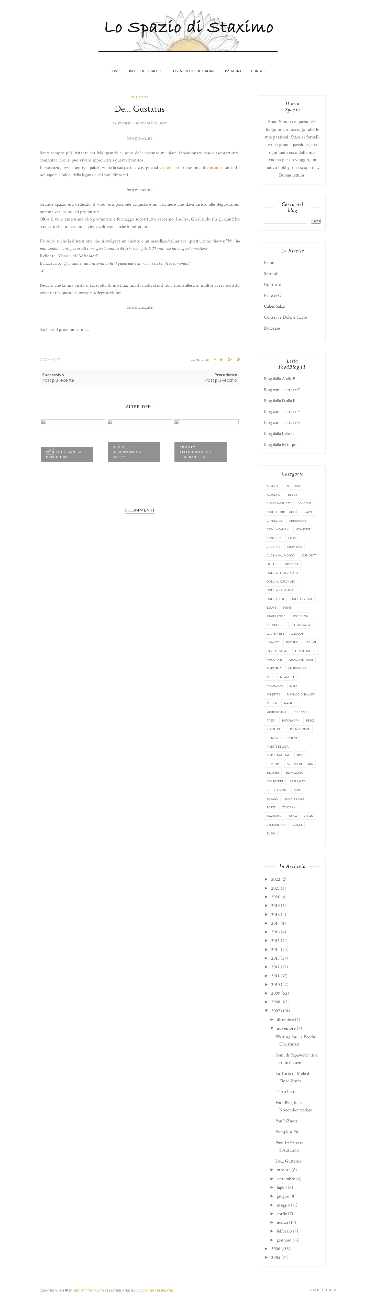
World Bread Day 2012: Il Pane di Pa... (200, 454)
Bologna (305, 503)
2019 (275, 906)
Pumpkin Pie (287, 1132)
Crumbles (294, 547)
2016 (275, 932)
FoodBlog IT (276, 625)
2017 (275, 923)
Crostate (273, 547)
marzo (282, 1222)
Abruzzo (273, 486)
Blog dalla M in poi (281, 444)
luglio (282, 1187)
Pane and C (301, 712)
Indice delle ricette (146, 71)
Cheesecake (297, 520)
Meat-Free (287, 677)
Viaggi (297, 825)
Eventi (287, 607)
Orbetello (168, 167)
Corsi (292, 538)
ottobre (284, 1170)
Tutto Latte (285, 1092)
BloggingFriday (279, 503)
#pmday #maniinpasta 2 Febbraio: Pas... (129, 452)
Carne (308, 512)
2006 (275, 1249)
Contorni (272, 284)
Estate (271, 607)
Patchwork (290, 720)
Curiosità (140, 97)
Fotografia (301, 625)
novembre (286, 1028)
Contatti (259, 71)
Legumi (310, 642)
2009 (275, 993)
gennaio (284, 1240)
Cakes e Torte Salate (282, 512)
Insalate (273, 642)
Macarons (274, 659)
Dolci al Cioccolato (282, 573)
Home (114, 71)
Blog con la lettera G (282, 422)
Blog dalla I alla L (279, 433)
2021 (275, 888)
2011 (275, 976)
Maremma (274, 668)
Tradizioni (274, 816)
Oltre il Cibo (276, 712)
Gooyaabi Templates (155, 1290)
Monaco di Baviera (301, 694)
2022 (275, 879)
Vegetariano (276, 825)
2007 (275, 1011)
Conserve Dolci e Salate (285, 317)
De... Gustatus (288, 1161)
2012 (275, 967)
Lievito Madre (305, 651)
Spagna (272, 798)
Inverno (292, 642)
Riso (300, 755)
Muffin (272, 703)
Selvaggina (294, 772)
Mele (293, 686)
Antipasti (293, 486)
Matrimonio (297, 668)
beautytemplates (90, 1290)
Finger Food (276, 616)
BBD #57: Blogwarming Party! (60, 452)
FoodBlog (300, 616)
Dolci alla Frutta (280, 590)
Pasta (271, 720)
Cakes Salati (274, 306)
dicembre (285, 1020)
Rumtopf (273, 764)
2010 (275, 985)
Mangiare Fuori (301, 659)
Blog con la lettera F (282, 411)
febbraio (284, 1231)
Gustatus (214, 167)
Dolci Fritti (275, 599)
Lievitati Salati (277, 651)
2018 (275, 914)
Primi (269, 262)
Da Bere (272, 564)
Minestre (273, 694)
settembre (286, 1179)
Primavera (274, 738)
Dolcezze (272, 328)
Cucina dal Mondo (281, 555)
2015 (275, 941)
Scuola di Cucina (300, 764)
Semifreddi (275, 781)
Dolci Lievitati (301, 599)
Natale (289, 703)
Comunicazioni (278, 529)
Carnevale (274, 520)
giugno (283, 1196)
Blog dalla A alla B (279, 379)
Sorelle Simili (277, 790)
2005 (275, 1257)
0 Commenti (50, 359)
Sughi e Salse (294, 798)
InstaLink (233, 71)
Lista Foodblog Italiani (194, 71)
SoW (297, 790)
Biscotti (293, 494)
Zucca (271, 833)
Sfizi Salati (298, 781)
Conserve (303, 529)
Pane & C (272, 295)
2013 (275, 958)
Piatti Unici (275, 729)
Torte (271, 807)
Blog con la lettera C (282, 390)
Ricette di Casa (278, 746)
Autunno (274, 494)
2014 (275, 949)
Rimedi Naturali (278, 755)
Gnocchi (297, 633)
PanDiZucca (286, 1121)
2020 (275, 897)
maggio (283, 1205)
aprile (282, 1214)
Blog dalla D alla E (279, 401)
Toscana (288, 807)
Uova (293, 816)
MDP (270, 677)
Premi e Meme (300, 729)
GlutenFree (275, 633)
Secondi (271, 273)
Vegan (308, 816)
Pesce (310, 720)
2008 (275, 1002)
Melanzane (275, 686)
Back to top (321, 1290)
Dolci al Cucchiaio (281, 581)
